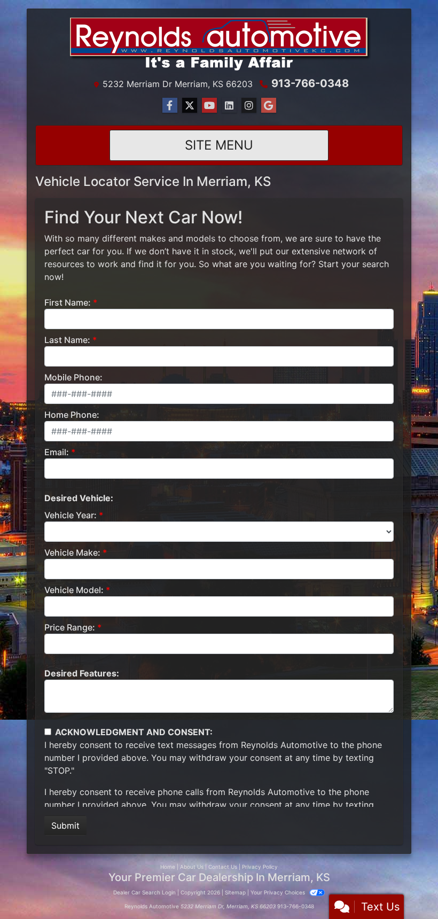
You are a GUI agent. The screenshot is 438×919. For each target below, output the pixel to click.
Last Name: (67, 339)
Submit (65, 825)
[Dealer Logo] (219, 45)
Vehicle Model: (74, 590)
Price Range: (69, 627)
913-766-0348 (310, 83)
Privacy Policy (260, 866)
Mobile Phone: (73, 377)
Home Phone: (71, 414)
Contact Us (222, 866)
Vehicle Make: (72, 552)
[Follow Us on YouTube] (209, 105)
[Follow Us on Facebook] (169, 105)
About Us (192, 866)
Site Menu (219, 145)
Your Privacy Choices (279, 892)
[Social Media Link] (229, 105)
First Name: (67, 302)
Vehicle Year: (70, 515)
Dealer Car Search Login (144, 892)
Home (167, 866)
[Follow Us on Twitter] (189, 105)
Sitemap (235, 892)
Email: (56, 452)
